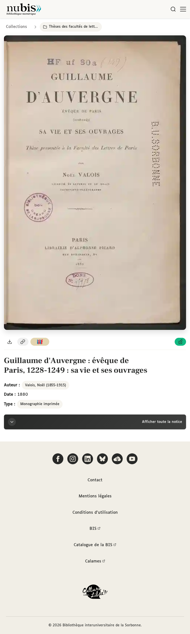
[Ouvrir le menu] (183, 9)
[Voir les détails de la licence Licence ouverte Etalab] (180, 342)
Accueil (165, 25)
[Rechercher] (173, 9)
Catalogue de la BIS (93, 545)
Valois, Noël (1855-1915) (45, 385)
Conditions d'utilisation (95, 513)
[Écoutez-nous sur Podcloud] (117, 458)
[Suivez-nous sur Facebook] (57, 458)
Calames (93, 561)
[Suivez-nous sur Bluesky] (102, 458)
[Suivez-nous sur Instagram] (72, 458)
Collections (16, 27)
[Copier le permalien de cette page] (23, 342)
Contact (95, 480)
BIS (93, 529)
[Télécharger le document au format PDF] (9, 342)
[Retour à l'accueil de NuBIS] (24, 9)
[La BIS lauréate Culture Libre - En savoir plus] (95, 592)
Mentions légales (95, 496)
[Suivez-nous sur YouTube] (132, 458)
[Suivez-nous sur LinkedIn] (87, 458)
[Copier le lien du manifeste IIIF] (39, 342)
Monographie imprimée (39, 404)
